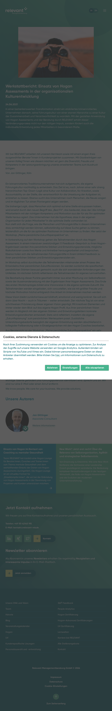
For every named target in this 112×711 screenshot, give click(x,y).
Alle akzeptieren (94, 367)
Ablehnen (52, 367)
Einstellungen (70, 367)
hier (57, 355)
